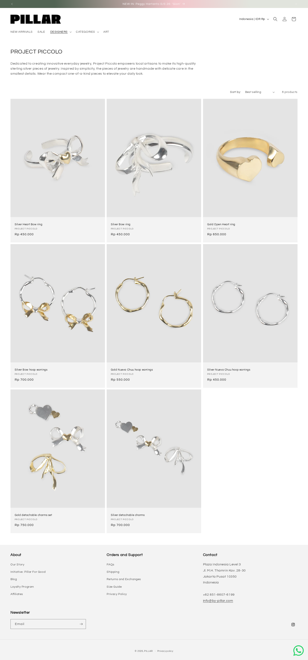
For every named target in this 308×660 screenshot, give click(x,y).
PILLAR (148, 651)
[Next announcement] (296, 4)
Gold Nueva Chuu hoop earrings (132, 369)
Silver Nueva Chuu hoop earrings (228, 369)
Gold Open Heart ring (221, 224)
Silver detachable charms (128, 515)
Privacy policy (165, 651)
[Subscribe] (81, 624)
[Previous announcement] (12, 4)
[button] (60, 31)
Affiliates (16, 594)
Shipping (113, 571)
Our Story (17, 564)
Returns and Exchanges (124, 579)
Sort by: (235, 92)
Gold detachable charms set (33, 515)
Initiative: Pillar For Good (27, 571)
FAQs (110, 564)
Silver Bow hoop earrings (31, 369)
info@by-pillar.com (218, 600)
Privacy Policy (117, 594)
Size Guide (114, 586)
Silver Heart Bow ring (29, 224)
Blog (13, 579)
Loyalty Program (22, 586)
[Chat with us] (298, 650)
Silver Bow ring (121, 224)
